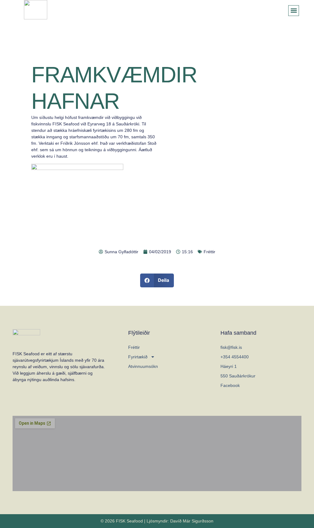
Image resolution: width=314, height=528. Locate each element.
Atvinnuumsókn (143, 366)
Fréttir (209, 251)
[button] (293, 10)
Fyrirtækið (137, 356)
